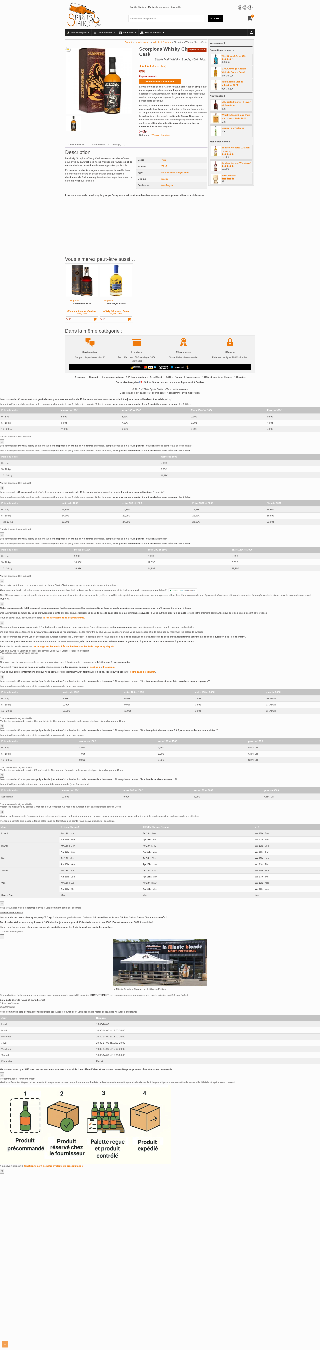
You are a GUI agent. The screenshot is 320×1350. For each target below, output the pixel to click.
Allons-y (216, 18)
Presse (178, 377)
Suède (164, 178)
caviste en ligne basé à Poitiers (186, 382)
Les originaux (105, 32)
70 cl (164, 166)
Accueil (128, 42)
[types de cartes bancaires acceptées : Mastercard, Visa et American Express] (150, 367)
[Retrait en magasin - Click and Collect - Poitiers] (188, 367)
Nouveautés (193, 377)
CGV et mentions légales (218, 377)
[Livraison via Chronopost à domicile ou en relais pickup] (177, 367)
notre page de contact (142, 671)
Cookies (241, 377)
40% (163, 159)
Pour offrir (128, 32)
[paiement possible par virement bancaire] (163, 367)
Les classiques (78, 32)
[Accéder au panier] (249, 19)
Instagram (108, 667)
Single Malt (182, 172)
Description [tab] (76, 144)
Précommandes (137, 377)
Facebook (94, 667)
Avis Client (156, 377)
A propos (80, 377)
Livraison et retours (113, 377)
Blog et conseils (153, 32)
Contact (93, 377)
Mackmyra (167, 185)
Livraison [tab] (98, 144)
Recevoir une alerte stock (160, 81)
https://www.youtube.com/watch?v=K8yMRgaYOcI (91, 200)
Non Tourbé (168, 172)
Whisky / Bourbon (162, 42)
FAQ (168, 377)
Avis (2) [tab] (116, 144)
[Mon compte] (251, 32)
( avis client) (159, 66)
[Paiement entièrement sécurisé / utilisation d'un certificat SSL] (135, 367)
